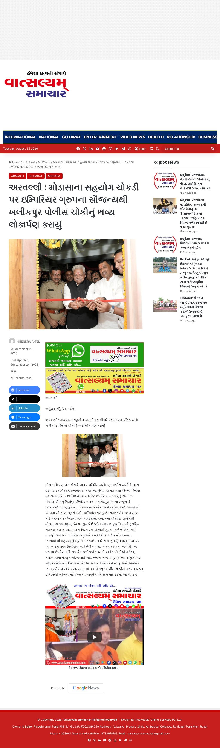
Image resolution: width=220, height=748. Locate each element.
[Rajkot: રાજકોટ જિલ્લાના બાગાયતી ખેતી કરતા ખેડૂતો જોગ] (165, 244)
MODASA (54, 176)
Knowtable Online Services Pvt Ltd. (158, 719)
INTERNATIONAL (20, 137)
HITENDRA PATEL (28, 341)
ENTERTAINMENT (100, 137)
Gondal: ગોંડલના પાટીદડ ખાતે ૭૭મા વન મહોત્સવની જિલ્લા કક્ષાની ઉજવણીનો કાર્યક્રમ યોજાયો (193, 307)
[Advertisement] (110, 30)
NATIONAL (49, 137)
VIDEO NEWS (132, 137)
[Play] (94, 637)
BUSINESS (208, 137)
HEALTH (156, 137)
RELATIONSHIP (181, 137)
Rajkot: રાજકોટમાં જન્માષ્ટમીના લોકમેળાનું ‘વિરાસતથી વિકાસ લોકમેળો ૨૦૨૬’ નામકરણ (195, 181)
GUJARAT (71, 137)
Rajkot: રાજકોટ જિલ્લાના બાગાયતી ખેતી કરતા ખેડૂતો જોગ (194, 243)
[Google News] (86, 688)
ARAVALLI (44, 162)
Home (15, 162)
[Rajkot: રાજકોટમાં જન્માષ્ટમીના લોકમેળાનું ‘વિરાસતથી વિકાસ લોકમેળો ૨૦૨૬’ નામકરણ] (165, 181)
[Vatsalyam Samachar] (36, 84)
